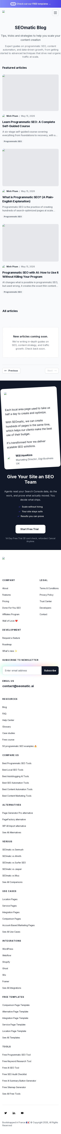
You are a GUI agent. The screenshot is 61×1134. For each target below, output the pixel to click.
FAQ (4, 713)
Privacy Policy (46, 595)
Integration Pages (11, 912)
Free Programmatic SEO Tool (16, 1054)
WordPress (7, 949)
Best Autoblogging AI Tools (15, 776)
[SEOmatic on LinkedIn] (14, 1113)
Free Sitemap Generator (14, 1087)
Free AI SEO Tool (10, 1067)
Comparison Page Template (16, 1005)
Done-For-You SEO (11, 608)
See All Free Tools (11, 1093)
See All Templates (11, 1037)
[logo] (13, 12)
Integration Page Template (15, 1018)
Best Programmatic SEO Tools (16, 763)
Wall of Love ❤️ (10, 621)
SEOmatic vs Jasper (12, 869)
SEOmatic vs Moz (10, 875)
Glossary (6, 726)
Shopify (6, 962)
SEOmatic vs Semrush (12, 849)
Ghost (5, 968)
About (5, 588)
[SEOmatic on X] (5, 1113)
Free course (8, 739)
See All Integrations (11, 988)
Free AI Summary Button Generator (19, 1080)
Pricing (5, 601)
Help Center (8, 720)
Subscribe (50, 670)
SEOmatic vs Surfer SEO (14, 862)
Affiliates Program (10, 614)
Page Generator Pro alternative (17, 813)
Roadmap (7, 644)
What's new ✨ (9, 651)
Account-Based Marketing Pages (18, 925)
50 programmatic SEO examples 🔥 (19, 746)
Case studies (8, 733)
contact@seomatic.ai (18, 686)
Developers (45, 608)
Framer (5, 981)
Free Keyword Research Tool (16, 1061)
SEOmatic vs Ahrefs (11, 856)
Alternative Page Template (15, 1011)
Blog (4, 707)
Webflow (6, 955)
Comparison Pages (11, 918)
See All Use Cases (11, 931)
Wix (4, 975)
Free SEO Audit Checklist (14, 1074)
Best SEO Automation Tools (15, 783)
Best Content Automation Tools (17, 789)
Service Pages (9, 905)
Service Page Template (13, 1024)
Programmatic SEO (13, 141)
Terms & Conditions (49, 588)
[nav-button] (55, 12)
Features (6, 595)
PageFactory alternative (14, 819)
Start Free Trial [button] (29, 529)
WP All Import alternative (14, 826)
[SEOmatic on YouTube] (22, 1113)
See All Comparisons (12, 882)
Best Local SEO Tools (12, 770)
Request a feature (11, 638)
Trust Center (46, 601)
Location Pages (9, 899)
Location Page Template (14, 1031)
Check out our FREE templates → (31, 4)
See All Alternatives (11, 832)
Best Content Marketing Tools (16, 796)
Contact (43, 614)
